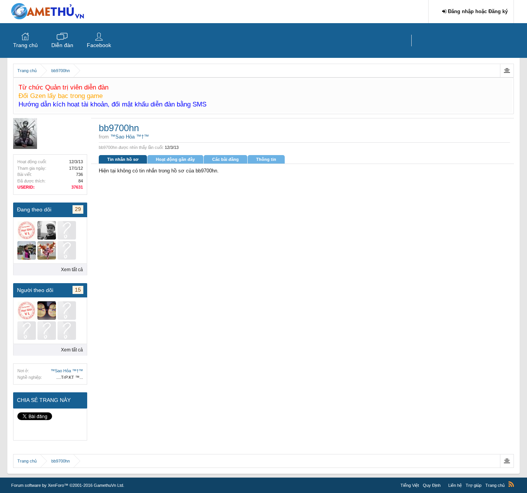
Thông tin (266, 159)
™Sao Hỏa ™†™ (67, 370)
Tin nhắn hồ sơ (123, 159)
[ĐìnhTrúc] (26, 250)
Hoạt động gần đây (175, 159)
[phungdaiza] (26, 330)
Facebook (99, 45)
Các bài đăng (225, 159)
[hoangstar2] (46, 330)
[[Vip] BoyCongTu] (46, 230)
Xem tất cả (72, 269)
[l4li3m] (66, 330)
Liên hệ (455, 485)
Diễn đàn (62, 45)
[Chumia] (66, 250)
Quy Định (432, 485)
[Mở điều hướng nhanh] (506, 70)
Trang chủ (25, 45)
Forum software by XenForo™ (67, 485)
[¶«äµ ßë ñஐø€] (46, 310)
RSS (511, 484)
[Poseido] (26, 230)
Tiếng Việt (409, 485)
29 (78, 209)
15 (78, 290)
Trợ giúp (473, 485)
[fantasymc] (46, 250)
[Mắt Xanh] (66, 230)
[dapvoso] (66, 310)
